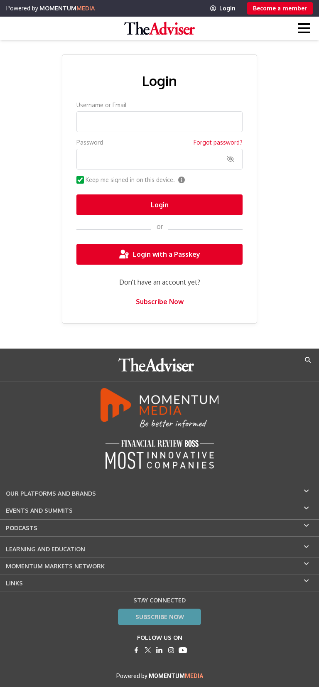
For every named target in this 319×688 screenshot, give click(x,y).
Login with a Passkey (166, 254)
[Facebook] (136, 650)
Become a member (280, 8)
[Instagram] (171, 650)
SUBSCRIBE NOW (159, 616)
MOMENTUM (67, 8)
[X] (148, 650)
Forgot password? (218, 142)
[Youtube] (183, 650)
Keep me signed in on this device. (130, 179)
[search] (308, 360)
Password (89, 142)
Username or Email (101, 104)
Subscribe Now (160, 301)
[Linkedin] (159, 650)
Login (227, 8)
